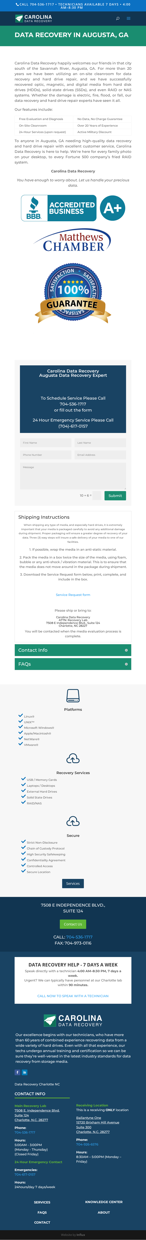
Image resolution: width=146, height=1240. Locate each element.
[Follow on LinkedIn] (24, 1072)
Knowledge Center (103, 1202)
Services (73, 883)
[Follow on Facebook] (17, 1072)
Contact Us (73, 924)
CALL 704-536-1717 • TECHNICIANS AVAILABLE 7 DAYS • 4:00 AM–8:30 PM (75, 6)
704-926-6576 (87, 1144)
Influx (81, 1235)
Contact (42, 1222)
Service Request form (73, 595)
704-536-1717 (79, 937)
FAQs (42, 1213)
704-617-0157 (25, 1174)
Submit (115, 496)
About (104, 1213)
